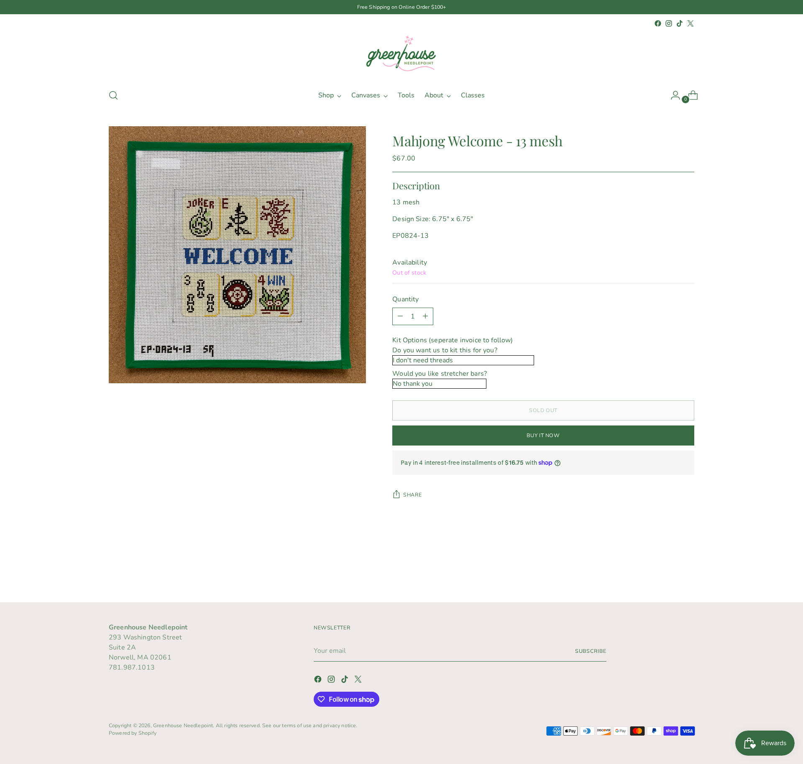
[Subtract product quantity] (400, 316)
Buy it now (543, 435)
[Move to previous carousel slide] (668, 574)
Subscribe (590, 650)
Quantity (405, 299)
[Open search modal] (113, 95)
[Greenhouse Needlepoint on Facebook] (658, 23)
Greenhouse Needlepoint (183, 725)
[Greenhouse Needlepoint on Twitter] (690, 23)
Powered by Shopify (132, 732)
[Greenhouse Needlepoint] (401, 55)
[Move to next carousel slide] (687, 573)
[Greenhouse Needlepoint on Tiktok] (679, 23)
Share (412, 494)
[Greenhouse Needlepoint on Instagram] (669, 23)
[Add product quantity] (425, 316)
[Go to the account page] (672, 95)
